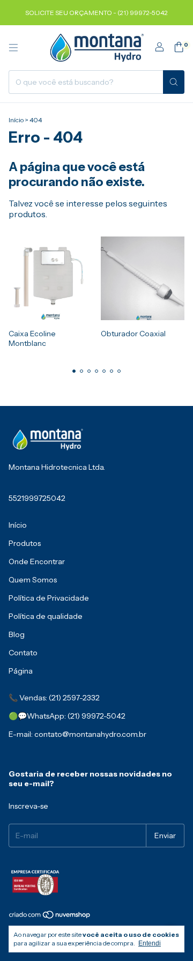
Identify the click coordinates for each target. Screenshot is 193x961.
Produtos (25, 543)
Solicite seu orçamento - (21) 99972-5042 (96, 13)
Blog (17, 634)
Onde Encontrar (37, 561)
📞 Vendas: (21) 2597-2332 (54, 698)
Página (21, 671)
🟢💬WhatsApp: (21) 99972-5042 (67, 716)
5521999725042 (37, 498)
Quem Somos (33, 580)
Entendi (149, 943)
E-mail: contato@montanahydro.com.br (77, 734)
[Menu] (13, 48)
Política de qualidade (46, 616)
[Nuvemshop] (50, 917)
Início (16, 120)
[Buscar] (173, 82)
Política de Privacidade (49, 598)
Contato (23, 652)
